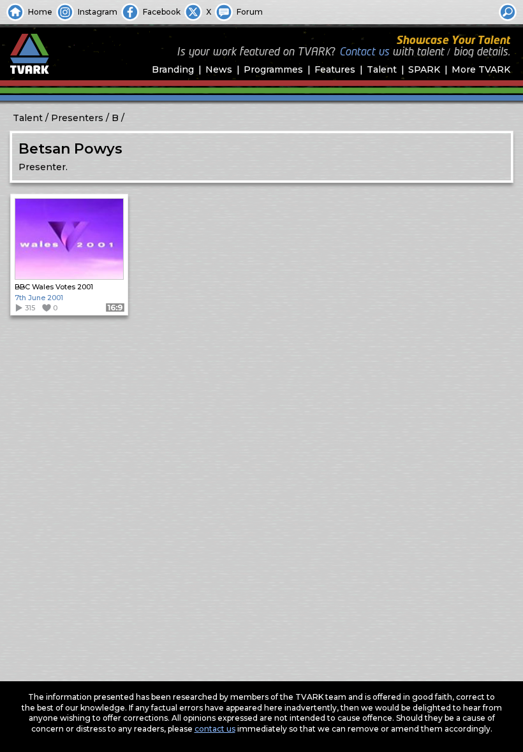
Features (334, 69)
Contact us (364, 52)
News (218, 69)
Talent (382, 69)
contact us (215, 729)
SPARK (424, 69)
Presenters (77, 118)
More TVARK (481, 69)
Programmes (273, 69)
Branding (173, 69)
